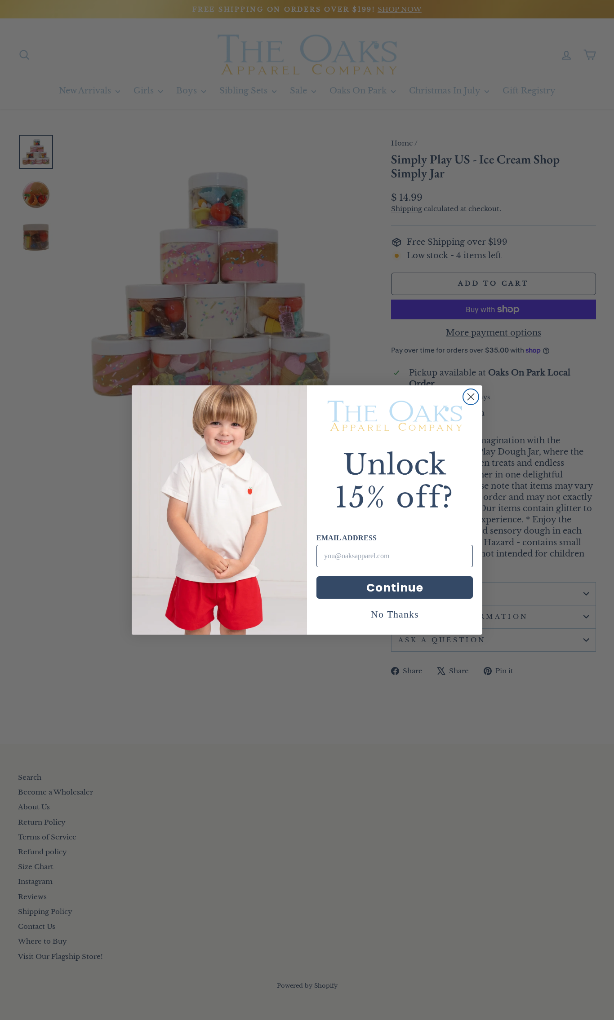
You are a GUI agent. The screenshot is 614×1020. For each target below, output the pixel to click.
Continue (394, 588)
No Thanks (395, 614)
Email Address (346, 538)
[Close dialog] (471, 397)
